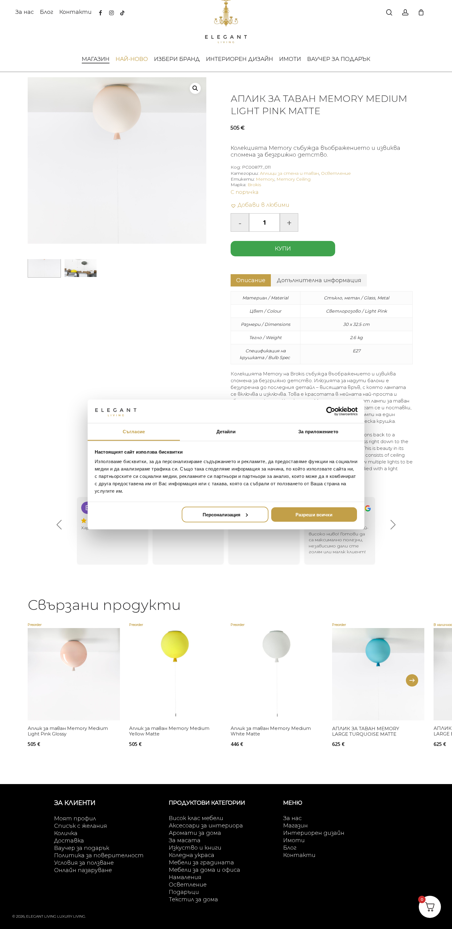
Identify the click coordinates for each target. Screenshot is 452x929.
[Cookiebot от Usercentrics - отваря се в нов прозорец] (331, 411)
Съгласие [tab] (134, 431)
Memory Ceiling (293, 179)
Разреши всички (313, 514)
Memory (265, 179)
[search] (389, 12)
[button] (195, 88)
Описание (250, 280)
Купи (283, 248)
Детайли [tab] (226, 431)
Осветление (336, 173)
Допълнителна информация (319, 280)
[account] (405, 12)
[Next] (412, 680)
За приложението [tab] (318, 431)
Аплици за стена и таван (289, 173)
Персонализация (221, 514)
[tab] (251, 280)
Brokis (254, 184)
